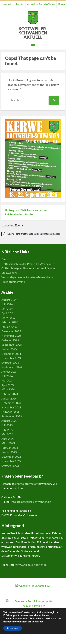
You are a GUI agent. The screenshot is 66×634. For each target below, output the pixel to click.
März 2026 (8, 318)
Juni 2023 (7, 430)
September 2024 (11, 367)
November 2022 (11, 461)
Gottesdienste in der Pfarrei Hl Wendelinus (27, 264)
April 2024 (7, 385)
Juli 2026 (7, 304)
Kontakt (7, 4)
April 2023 (7, 438)
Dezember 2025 (11, 331)
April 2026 (7, 313)
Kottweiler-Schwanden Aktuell (33, 33)
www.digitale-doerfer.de (31, 564)
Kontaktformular (26, 483)
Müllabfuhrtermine (13, 282)
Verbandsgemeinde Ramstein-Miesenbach (27, 277)
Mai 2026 (7, 309)
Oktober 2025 (10, 340)
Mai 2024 (7, 380)
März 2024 (8, 389)
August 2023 (9, 420)
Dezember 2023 (11, 403)
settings (38, 621)
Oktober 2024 (10, 362)
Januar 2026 (9, 326)
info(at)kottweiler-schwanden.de (31, 501)
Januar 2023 (9, 452)
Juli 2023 (7, 425)
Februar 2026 (9, 322)
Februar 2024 (9, 394)
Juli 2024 (7, 376)
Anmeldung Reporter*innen (41, 4)
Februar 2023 (9, 447)
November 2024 (11, 358)
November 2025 (11, 335)
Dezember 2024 (11, 353)
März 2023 (8, 443)
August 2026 (9, 300)
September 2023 (11, 416)
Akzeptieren (12, 628)
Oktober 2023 (10, 412)
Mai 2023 (7, 434)
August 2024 (9, 371)
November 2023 (11, 407)
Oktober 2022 (10, 465)
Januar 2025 (9, 349)
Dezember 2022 (11, 456)
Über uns (19, 4)
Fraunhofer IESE (54, 538)
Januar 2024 (9, 398)
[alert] (33, 234)
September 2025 (11, 344)
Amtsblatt (7, 259)
